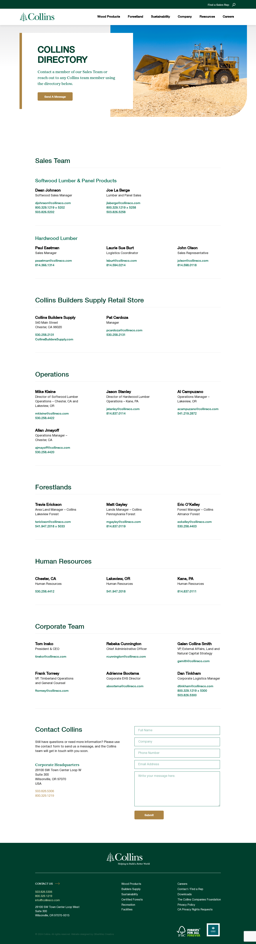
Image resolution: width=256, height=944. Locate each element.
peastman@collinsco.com (53, 260)
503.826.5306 (44, 791)
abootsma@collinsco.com (124, 686)
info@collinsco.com (47, 900)
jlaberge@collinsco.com (123, 203)
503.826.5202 (44, 212)
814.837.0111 (187, 591)
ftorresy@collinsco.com (52, 690)
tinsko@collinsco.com (50, 656)
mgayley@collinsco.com (123, 522)
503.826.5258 (116, 212)
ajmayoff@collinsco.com (52, 447)
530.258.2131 (44, 335)
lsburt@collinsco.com (121, 260)
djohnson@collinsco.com (53, 203)
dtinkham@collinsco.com (195, 686)
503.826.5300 (187, 695)
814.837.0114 (116, 413)
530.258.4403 (187, 526)
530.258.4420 (44, 452)
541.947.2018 (44, 526)
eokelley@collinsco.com (194, 522)
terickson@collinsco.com (53, 522)
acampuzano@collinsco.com (198, 409)
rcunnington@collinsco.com (126, 656)
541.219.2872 (187, 413)
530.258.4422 (44, 418)
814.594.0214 (116, 265)
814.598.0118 (187, 265)
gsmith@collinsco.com (193, 661)
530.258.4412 (44, 591)
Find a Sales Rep (218, 4)
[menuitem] (109, 16)
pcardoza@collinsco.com (124, 330)
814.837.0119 (116, 526)
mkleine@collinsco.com (52, 413)
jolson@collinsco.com (192, 260)
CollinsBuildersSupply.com (54, 339)
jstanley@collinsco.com (123, 409)
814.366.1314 (44, 265)
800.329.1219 (44, 207)
